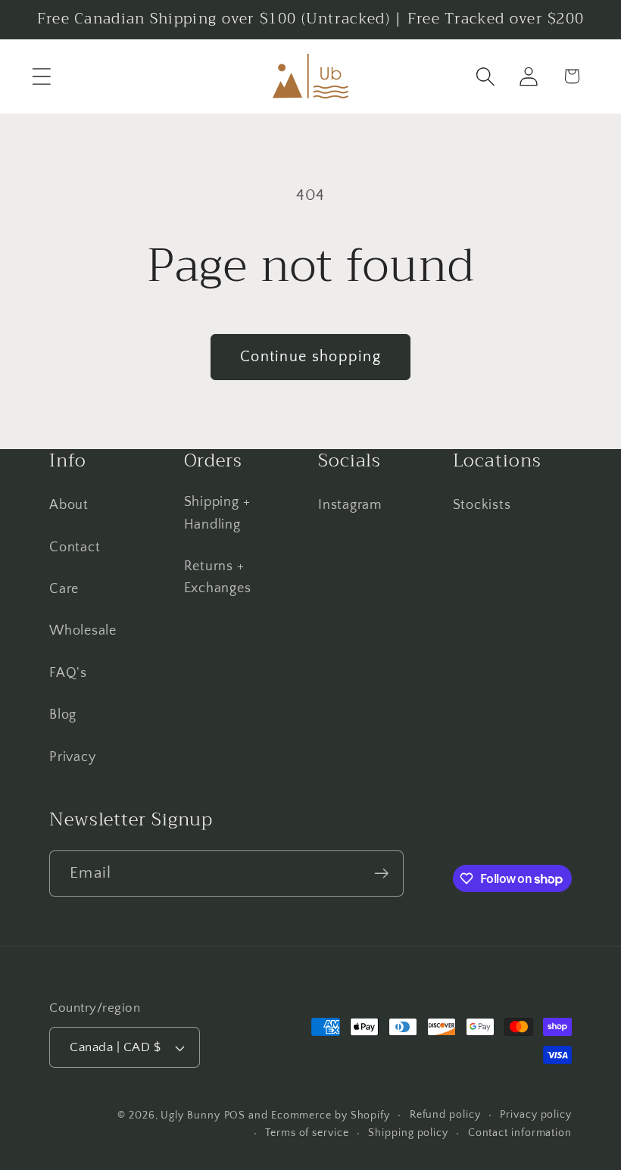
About (69, 505)
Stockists (482, 505)
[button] (41, 76)
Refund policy (445, 1115)
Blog (62, 714)
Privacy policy (536, 1115)
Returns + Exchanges (217, 577)
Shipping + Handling (217, 513)
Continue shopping (310, 356)
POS (235, 1115)
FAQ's (68, 673)
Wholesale (83, 630)
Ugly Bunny (190, 1115)
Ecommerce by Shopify (330, 1115)
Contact (74, 547)
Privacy (72, 757)
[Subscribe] (381, 873)
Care (64, 589)
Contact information (520, 1133)
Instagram (350, 505)
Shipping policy (408, 1133)
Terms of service (307, 1133)
